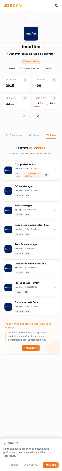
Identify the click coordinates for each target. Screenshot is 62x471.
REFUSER (14, 464)
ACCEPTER (51, 464)
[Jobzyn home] (13, 5)
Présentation (16, 135)
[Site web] (24, 116)
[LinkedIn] (31, 116)
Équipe (36, 135)
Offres (53, 135)
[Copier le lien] (37, 116)
